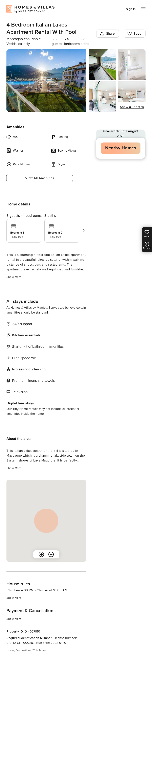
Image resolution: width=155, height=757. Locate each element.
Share (110, 34)
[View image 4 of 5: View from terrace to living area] (102, 96)
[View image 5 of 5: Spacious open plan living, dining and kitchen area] (132, 96)
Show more (14, 277)
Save (137, 34)
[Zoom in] (41, 554)
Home (10, 650)
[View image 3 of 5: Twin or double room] (132, 64)
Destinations (23, 650)
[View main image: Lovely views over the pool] (46, 80)
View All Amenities (39, 178)
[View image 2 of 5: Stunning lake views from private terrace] (102, 64)
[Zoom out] (51, 554)
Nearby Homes (120, 148)
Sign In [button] (131, 9)
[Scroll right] (83, 230)
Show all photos (132, 107)
